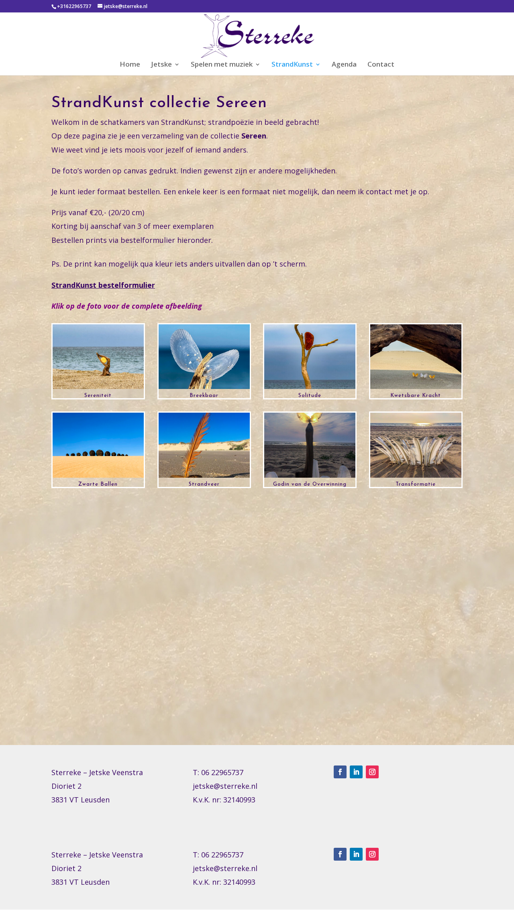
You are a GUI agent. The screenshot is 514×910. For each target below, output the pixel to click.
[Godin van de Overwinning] (309, 477)
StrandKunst (292, 65)
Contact (380, 65)
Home (130, 65)
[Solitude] (309, 389)
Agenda (344, 65)
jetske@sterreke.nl (225, 786)
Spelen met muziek (222, 65)
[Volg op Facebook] (340, 771)
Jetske (161, 65)
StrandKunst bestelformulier (103, 285)
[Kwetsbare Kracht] (415, 389)
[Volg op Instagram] (372, 771)
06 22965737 (222, 772)
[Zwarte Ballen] (98, 477)
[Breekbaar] (204, 389)
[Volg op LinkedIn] (356, 771)
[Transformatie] (415, 477)
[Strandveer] (204, 477)
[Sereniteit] (98, 389)
